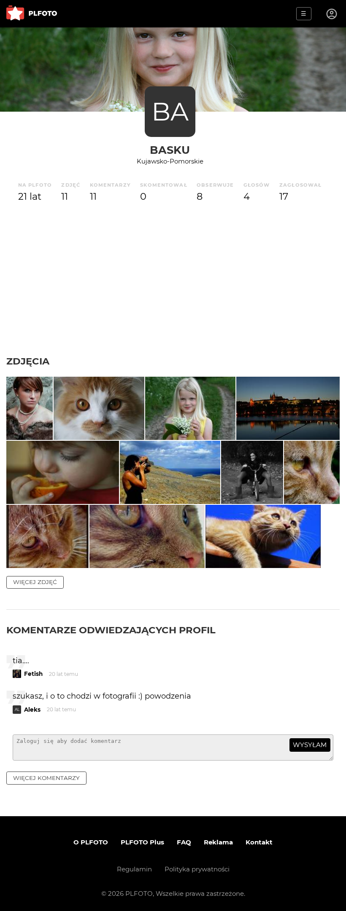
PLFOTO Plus (142, 842)
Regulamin (134, 869)
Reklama (218, 842)
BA (170, 111)
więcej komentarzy (46, 777)
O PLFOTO (90, 842)
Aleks (32, 709)
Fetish (33, 673)
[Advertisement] (173, 292)
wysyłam (310, 745)
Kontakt (259, 842)
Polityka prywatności (197, 869)
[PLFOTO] (31, 13)
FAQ (184, 842)
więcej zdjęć (35, 582)
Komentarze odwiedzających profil (111, 630)
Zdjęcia (27, 361)
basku (170, 149)
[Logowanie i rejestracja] (332, 14)
